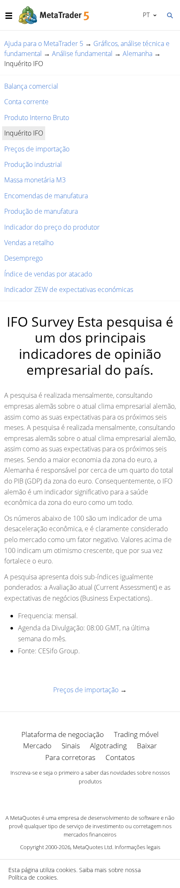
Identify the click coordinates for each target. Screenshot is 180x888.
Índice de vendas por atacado (48, 274)
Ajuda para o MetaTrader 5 (43, 43)
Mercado (37, 745)
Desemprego (23, 258)
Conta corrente (26, 101)
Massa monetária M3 (35, 179)
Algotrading (108, 745)
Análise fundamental (82, 53)
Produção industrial (33, 164)
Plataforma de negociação (62, 734)
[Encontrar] (169, 14)
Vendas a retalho (29, 242)
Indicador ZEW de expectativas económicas (68, 289)
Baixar (147, 745)
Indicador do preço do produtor (52, 227)
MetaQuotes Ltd (92, 847)
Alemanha (137, 53)
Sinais (71, 745)
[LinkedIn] (90, 796)
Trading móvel (136, 734)
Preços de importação (36, 149)
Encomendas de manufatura (46, 195)
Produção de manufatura (41, 211)
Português (145, 14)
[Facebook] (77, 796)
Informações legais (137, 847)
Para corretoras (70, 757)
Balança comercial (31, 86)
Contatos (120, 757)
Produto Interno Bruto (36, 117)
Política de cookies (32, 877)
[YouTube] (103, 796)
